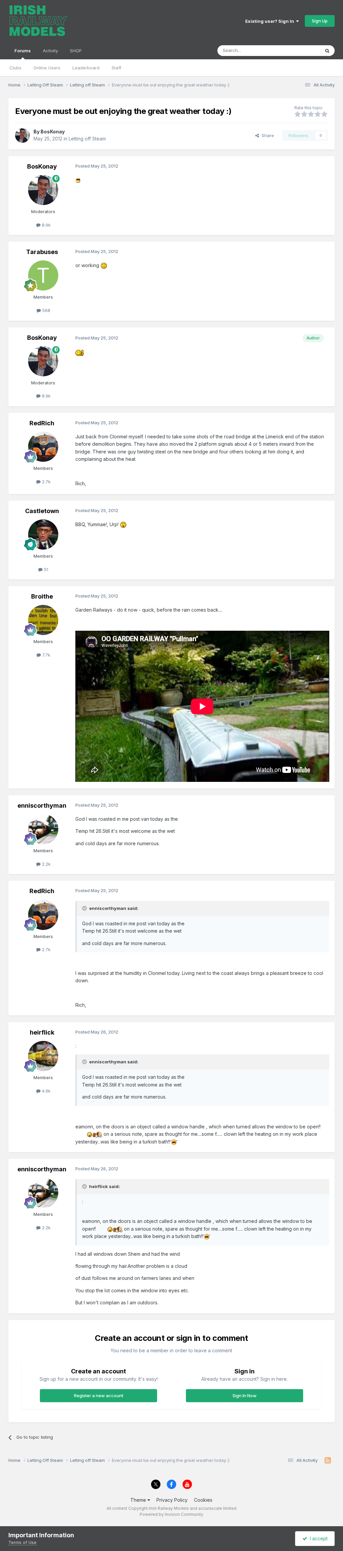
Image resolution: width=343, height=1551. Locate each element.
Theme (138, 1500)
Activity (50, 50)
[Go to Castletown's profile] (43, 534)
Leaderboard (85, 67)
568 (45, 310)
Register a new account (98, 1395)
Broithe (42, 596)
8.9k (46, 225)
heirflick (42, 1032)
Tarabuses (42, 251)
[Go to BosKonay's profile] (22, 135)
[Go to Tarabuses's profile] (43, 275)
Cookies (203, 1500)
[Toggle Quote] (85, 908)
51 (45, 569)
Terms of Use (22, 1542)
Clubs (15, 67)
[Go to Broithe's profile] (43, 620)
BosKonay (53, 131)
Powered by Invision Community (171, 1514)
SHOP (76, 50)
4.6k (46, 1091)
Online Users (46, 67)
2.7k (46, 481)
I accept (317, 1538)
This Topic (300, 50)
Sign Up (320, 20)
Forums (22, 50)
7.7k (45, 655)
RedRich (41, 423)
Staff (116, 67)
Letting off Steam (87, 138)
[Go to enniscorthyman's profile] (43, 829)
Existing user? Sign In (270, 21)
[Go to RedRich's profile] (43, 447)
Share (266, 135)
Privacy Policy (172, 1500)
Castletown (42, 510)
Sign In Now (244, 1395)
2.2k (46, 864)
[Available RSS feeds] (328, 1460)
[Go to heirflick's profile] (43, 1056)
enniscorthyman (41, 805)
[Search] (327, 50)
